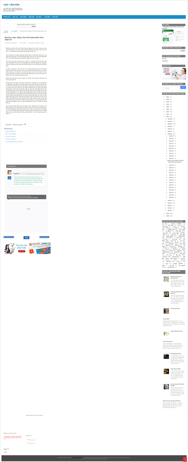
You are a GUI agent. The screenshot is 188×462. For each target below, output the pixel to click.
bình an (180, 225)
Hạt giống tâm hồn (176, 353)
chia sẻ (176, 228)
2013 (167, 111)
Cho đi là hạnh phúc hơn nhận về (14, 141)
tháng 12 (170, 119)
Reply (9, 177)
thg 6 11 (171, 185)
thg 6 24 (171, 151)
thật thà (171, 250)
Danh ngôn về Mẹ (176, 368)
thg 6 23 (171, 153)
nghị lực (171, 243)
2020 (167, 99)
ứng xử (183, 260)
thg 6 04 (171, 192)
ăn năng (165, 224)
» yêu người (22, 43)
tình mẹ (165, 256)
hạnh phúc (182, 236)
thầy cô (179, 250)
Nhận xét (31, 443)
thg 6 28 (171, 141)
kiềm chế (173, 240)
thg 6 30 (171, 136)
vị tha (177, 261)
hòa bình (169, 237)
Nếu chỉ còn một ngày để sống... (172, 400)
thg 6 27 (171, 143)
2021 (167, 97)
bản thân (170, 225)
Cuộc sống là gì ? (168, 341)
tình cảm (169, 255)
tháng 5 (170, 200)
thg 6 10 (171, 187)
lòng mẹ (167, 242)
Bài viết (39, 17)
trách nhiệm (173, 258)
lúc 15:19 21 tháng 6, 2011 (33, 174)
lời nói (176, 242)
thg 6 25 (171, 148)
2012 (167, 114)
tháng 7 (170, 131)
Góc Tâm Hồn (12, 5)
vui (184, 261)
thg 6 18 (171, 170)
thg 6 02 (171, 197)
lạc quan (182, 240)
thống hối (177, 252)
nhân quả (182, 243)
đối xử (165, 234)
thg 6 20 (171, 165)
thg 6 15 (171, 177)
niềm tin (167, 245)
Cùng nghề (166, 319)
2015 (167, 106)
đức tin (173, 234)
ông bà (180, 246)
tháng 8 (170, 128)
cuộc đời (165, 233)
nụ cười (171, 246)
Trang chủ (6, 17)
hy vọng (174, 239)
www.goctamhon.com (77, 457)
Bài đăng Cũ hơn (44, 237)
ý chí (166, 263)
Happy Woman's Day (176, 331)
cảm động (165, 226)
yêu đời (171, 265)
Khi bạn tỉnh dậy (175, 308)
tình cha (178, 255)
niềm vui (177, 245)
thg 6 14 (171, 180)
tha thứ (175, 249)
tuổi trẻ (167, 260)
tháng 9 (170, 126)
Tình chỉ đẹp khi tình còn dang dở (177, 292)
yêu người (182, 265)
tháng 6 (170, 133)
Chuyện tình (171, 229)
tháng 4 (170, 203)
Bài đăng (31, 440)
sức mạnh (173, 247)
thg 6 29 (171, 138)
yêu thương (171, 267)
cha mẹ (183, 226)
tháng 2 (170, 208)
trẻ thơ (183, 258)
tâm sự (167, 249)
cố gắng (168, 231)
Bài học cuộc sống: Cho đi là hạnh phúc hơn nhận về (175, 161)
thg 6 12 (171, 182)
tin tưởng (172, 253)
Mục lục (15, 17)
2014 (167, 109)
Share (5, 449)
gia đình (182, 234)
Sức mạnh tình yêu (10, 139)
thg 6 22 (171, 155)
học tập (165, 239)
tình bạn (182, 253)
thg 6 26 (171, 146)
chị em (168, 228)
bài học (173, 224)
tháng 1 (170, 210)
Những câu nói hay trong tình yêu (175, 277)
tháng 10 (170, 123)
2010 (167, 213)
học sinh (179, 237)
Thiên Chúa (166, 252)
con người (182, 229)
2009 (167, 216)
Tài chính (47, 17)
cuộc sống (176, 233)
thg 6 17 (171, 172)
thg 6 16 (171, 175)
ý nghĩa (175, 263)
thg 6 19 (171, 167)
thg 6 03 (171, 195)
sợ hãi (164, 247)
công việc (178, 231)
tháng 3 (170, 205)
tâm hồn (182, 247)
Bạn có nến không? (11, 133)
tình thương (175, 256)
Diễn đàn (31, 17)
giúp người (170, 236)
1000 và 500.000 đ (10, 131)
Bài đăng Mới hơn (9, 237)
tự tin (175, 260)
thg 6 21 (171, 158)
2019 (167, 101)
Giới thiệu (23, 17)
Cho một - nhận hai (11, 136)
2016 (167, 104)
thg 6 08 (171, 190)
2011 (167, 116)
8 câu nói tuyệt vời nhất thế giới (177, 384)
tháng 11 (170, 121)
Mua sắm (55, 17)
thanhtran (16, 173)
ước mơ (168, 261)
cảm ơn (175, 226)
